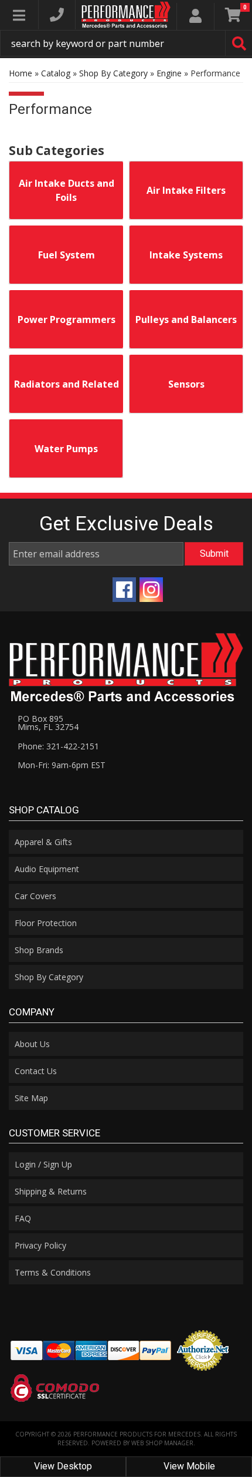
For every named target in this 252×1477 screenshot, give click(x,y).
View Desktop (63, 1466)
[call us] (57, 14)
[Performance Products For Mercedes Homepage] (126, 14)
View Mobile (189, 1466)
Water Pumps (66, 448)
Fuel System (66, 254)
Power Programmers (66, 319)
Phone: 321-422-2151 (58, 746)
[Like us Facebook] (124, 589)
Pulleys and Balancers (186, 319)
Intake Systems (186, 254)
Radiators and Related (66, 384)
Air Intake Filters (186, 190)
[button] (126, 43)
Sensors (186, 384)
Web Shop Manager (162, 1443)
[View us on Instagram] (151, 589)
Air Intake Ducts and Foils (66, 190)
